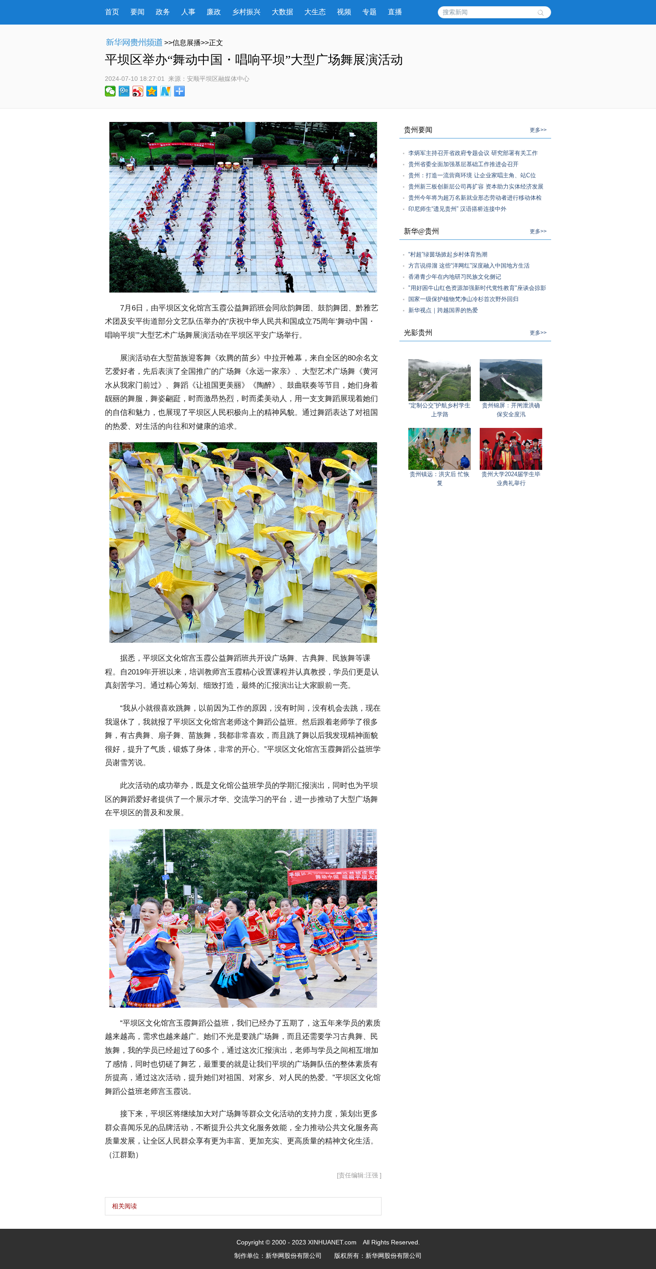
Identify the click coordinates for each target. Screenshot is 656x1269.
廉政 (214, 12)
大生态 (315, 12)
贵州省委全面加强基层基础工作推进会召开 (463, 164)
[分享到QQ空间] (152, 91)
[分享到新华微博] (165, 91)
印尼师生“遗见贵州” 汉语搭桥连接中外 (457, 208)
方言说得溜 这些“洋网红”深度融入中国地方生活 (469, 265)
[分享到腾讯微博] (124, 91)
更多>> (538, 130)
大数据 (282, 12)
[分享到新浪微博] (138, 91)
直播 (395, 12)
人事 (188, 12)
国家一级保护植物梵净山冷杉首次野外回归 (463, 299)
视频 (344, 12)
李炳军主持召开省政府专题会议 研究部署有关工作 (473, 153)
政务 (163, 12)
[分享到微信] (110, 91)
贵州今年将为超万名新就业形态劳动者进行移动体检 (475, 197)
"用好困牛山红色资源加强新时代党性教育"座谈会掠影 (477, 288)
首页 (112, 12)
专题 (369, 12)
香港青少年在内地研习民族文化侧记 (454, 276)
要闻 (137, 12)
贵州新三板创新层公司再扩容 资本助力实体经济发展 (476, 186)
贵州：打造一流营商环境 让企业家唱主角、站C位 (472, 175)
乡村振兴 (246, 12)
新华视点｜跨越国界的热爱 (443, 310)
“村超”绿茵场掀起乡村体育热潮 (447, 254)
